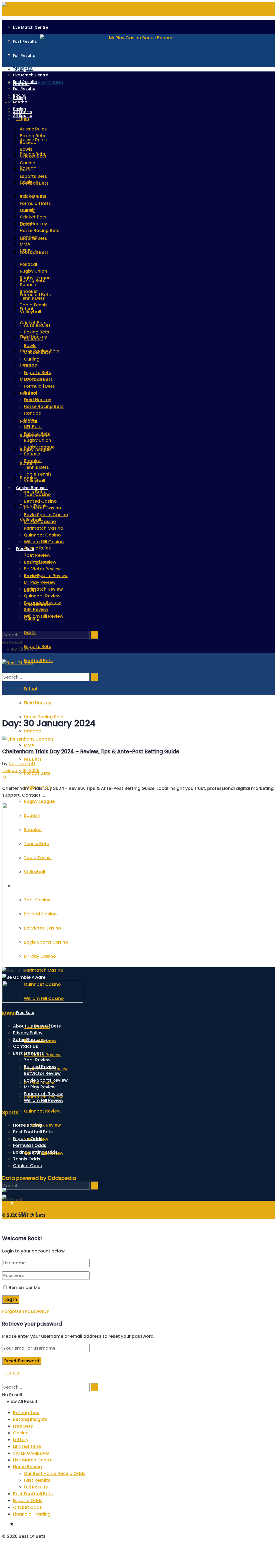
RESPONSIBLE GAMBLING (38, 82)
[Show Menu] (3, 656)
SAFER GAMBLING (31, 1453)
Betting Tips (26, 1412)
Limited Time (27, 1446)
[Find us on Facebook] (4, 100)
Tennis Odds (26, 1159)
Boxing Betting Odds (35, 1152)
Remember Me (24, 1287)
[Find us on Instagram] (21, 1204)
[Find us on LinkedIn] (17, 1204)
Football (21, 102)
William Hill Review (43, 616)
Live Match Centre (30, 27)
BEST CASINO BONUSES (37, 41)
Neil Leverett (22, 764)
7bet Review (37, 555)
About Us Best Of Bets (37, 1026)
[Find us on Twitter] (10, 100)
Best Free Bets (28, 1053)
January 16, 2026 (20, 770)
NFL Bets (33, 759)
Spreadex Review (42, 1125)
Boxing (19, 109)
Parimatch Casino (43, 970)
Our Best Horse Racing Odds (54, 1473)
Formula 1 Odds (29, 1145)
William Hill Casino (44, 542)
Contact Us (25, 1046)
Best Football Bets (33, 1132)
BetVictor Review (42, 569)
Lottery (20, 1440)
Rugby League (39, 801)
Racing (20, 69)
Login (22, 119)
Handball (34, 731)
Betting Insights (30, 1419)
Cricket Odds (27, 1166)
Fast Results (25, 41)
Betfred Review (40, 562)
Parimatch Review (43, 589)
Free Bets (25, 1012)
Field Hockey (37, 703)
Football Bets (38, 660)
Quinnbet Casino (42, 535)
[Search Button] (3, 1172)
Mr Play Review (39, 582)
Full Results (24, 55)
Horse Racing (27, 1125)
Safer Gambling (30, 1039)
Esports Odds (27, 1139)
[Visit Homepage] (17, 663)
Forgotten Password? (25, 1311)
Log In (12, 1373)
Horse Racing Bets (44, 406)
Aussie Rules (37, 548)
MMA (29, 745)
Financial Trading (32, 1514)
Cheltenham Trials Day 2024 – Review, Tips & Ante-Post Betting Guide (90, 751)
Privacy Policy (27, 1033)
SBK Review (36, 609)
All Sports (22, 115)
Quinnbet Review (42, 1111)
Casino (21, 1433)
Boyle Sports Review (46, 576)
